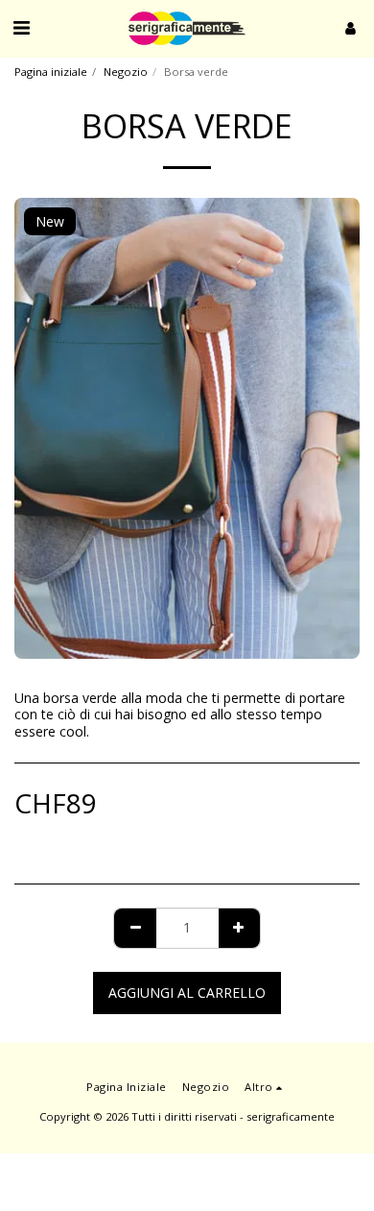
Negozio (126, 71)
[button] (21, 27)
